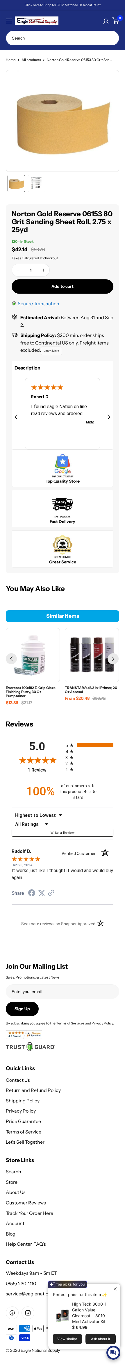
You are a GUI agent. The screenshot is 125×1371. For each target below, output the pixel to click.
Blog (10, 1234)
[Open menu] (9, 21)
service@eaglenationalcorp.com (40, 1294)
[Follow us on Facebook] (12, 1312)
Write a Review (62, 833)
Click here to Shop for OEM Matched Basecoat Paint (63, 5)
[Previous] (11, 658)
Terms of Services (70, 1023)
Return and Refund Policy (33, 1090)
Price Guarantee (23, 1121)
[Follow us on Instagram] (28, 1312)
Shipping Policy (23, 1101)
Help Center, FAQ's (26, 1244)
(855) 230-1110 (21, 1283)
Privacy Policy (21, 1111)
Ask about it (100, 1339)
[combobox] (62, 38)
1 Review (45, 770)
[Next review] (109, 418)
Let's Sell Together (25, 1142)
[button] (62, 368)
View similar (67, 1339)
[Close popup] (115, 1289)
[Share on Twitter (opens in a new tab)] (41, 893)
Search (13, 1171)
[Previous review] (16, 418)
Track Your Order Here (29, 1213)
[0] (115, 20)
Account (15, 1223)
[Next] (113, 658)
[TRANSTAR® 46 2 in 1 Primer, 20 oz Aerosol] (91, 655)
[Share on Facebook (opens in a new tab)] (31, 894)
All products (31, 60)
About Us (16, 1192)
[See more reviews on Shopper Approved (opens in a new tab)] (51, 893)
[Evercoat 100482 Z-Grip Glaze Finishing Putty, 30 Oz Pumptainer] (32, 655)
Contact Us (18, 1080)
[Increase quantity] (43, 270)
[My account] (106, 21)
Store (11, 1182)
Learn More (51, 351)
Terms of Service (23, 1132)
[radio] (89, 745)
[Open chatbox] (113, 1353)
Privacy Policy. (103, 1023)
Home (11, 60)
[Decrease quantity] (18, 270)
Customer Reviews (26, 1203)
